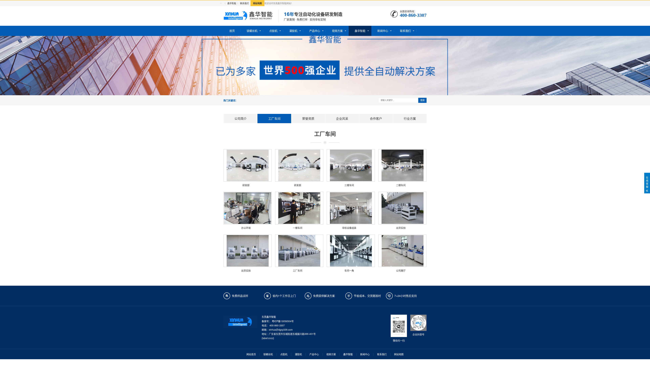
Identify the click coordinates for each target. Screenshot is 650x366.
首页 (232, 31)
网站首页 (251, 354)
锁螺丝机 (252, 31)
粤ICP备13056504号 (283, 321)
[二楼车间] (402, 165)
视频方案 (337, 31)
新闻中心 (382, 31)
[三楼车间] (351, 165)
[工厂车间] (299, 251)
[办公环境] (247, 208)
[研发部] (247, 165)
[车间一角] (351, 251)
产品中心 (314, 31)
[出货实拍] (402, 208)
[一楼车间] (299, 208)
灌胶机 (293, 31)
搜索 (422, 100)
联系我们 (244, 3)
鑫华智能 (231, 3)
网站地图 (257, 3)
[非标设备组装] (351, 208)
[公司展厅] (402, 251)
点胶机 (273, 31)
